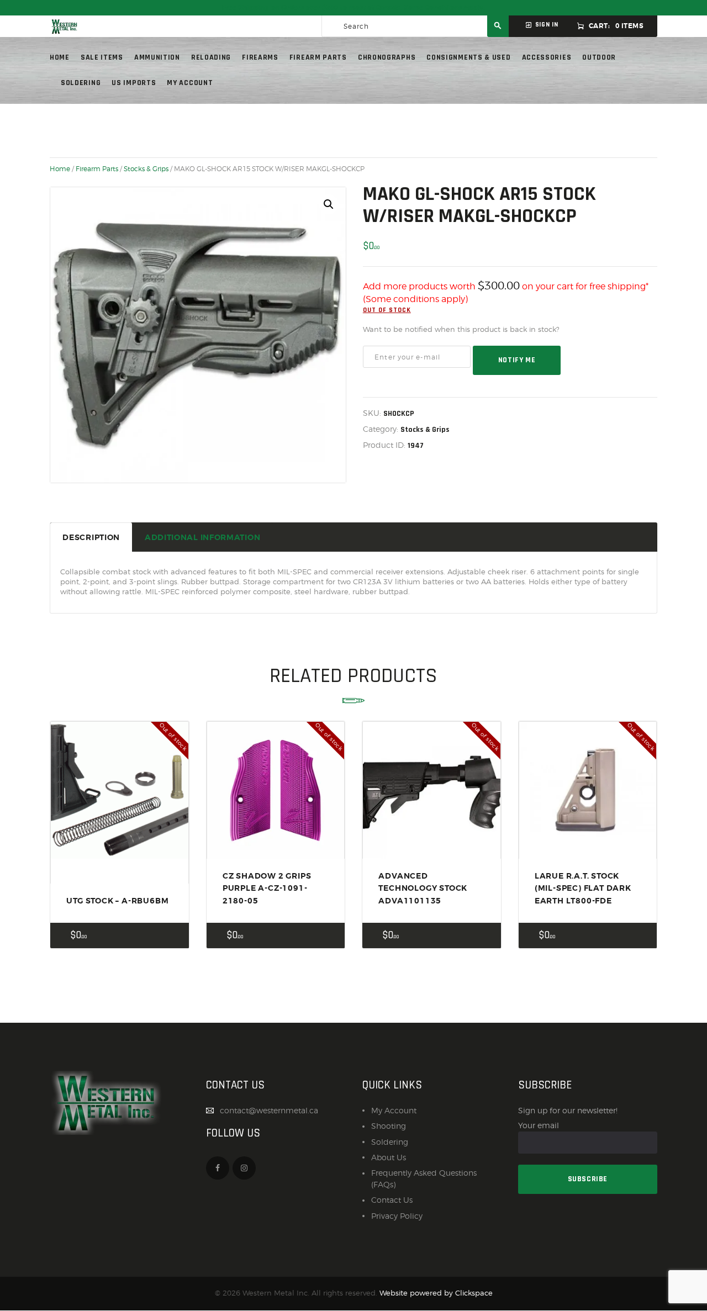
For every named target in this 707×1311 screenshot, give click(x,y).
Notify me (516, 360)
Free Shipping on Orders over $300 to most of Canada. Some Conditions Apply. (353, 7)
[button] (329, 204)
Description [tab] (91, 537)
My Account (393, 1110)
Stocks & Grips (146, 169)
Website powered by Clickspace (436, 1293)
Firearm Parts (97, 169)
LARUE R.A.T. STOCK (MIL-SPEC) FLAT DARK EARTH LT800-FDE (583, 888)
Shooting (388, 1125)
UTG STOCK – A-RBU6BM (117, 901)
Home (60, 169)
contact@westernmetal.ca (269, 1110)
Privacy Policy (397, 1215)
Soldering (389, 1141)
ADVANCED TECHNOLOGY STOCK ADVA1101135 (422, 888)
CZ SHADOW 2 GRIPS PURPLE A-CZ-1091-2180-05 (267, 888)
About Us (388, 1157)
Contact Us (392, 1199)
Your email (538, 1125)
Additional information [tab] (202, 537)
